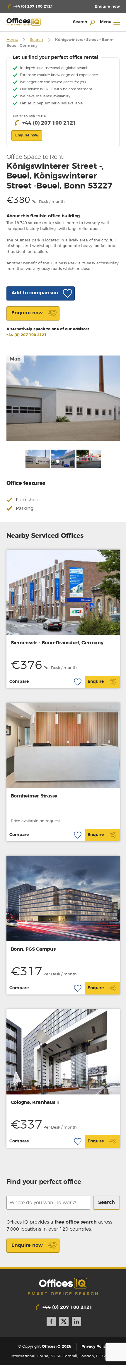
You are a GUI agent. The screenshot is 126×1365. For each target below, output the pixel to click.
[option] (63, 398)
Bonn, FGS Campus (33, 949)
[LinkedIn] (76, 1322)
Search (36, 40)
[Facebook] (51, 1322)
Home (12, 40)
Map (15, 359)
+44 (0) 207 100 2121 (26, 335)
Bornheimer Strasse (34, 796)
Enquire (96, 682)
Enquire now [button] (26, 135)
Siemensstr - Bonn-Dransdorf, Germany (57, 642)
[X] (64, 1322)
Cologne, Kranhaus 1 (35, 1102)
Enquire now (27, 1245)
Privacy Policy (94, 1347)
